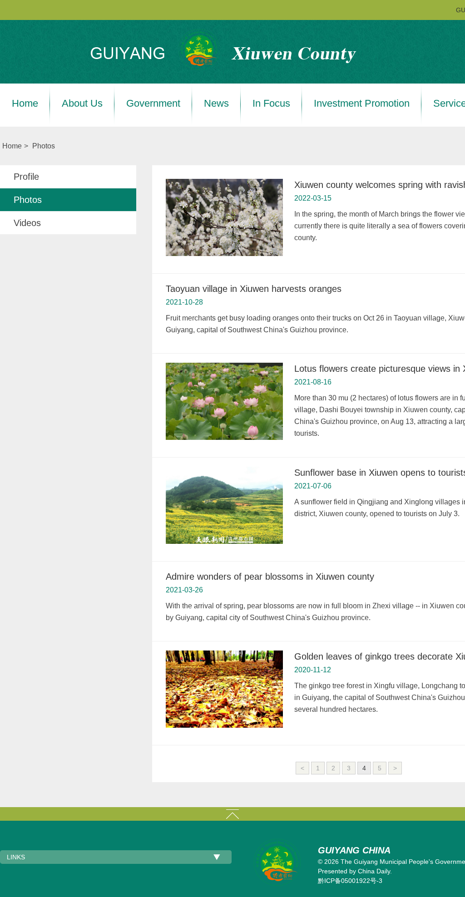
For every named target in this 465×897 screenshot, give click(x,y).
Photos (43, 146)
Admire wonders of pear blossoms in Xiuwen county (270, 577)
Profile (26, 177)
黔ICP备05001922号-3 (350, 880)
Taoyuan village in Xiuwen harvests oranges (253, 289)
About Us (82, 103)
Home (25, 103)
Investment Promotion (362, 103)
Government (153, 103)
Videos (27, 223)
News (216, 103)
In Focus (271, 103)
